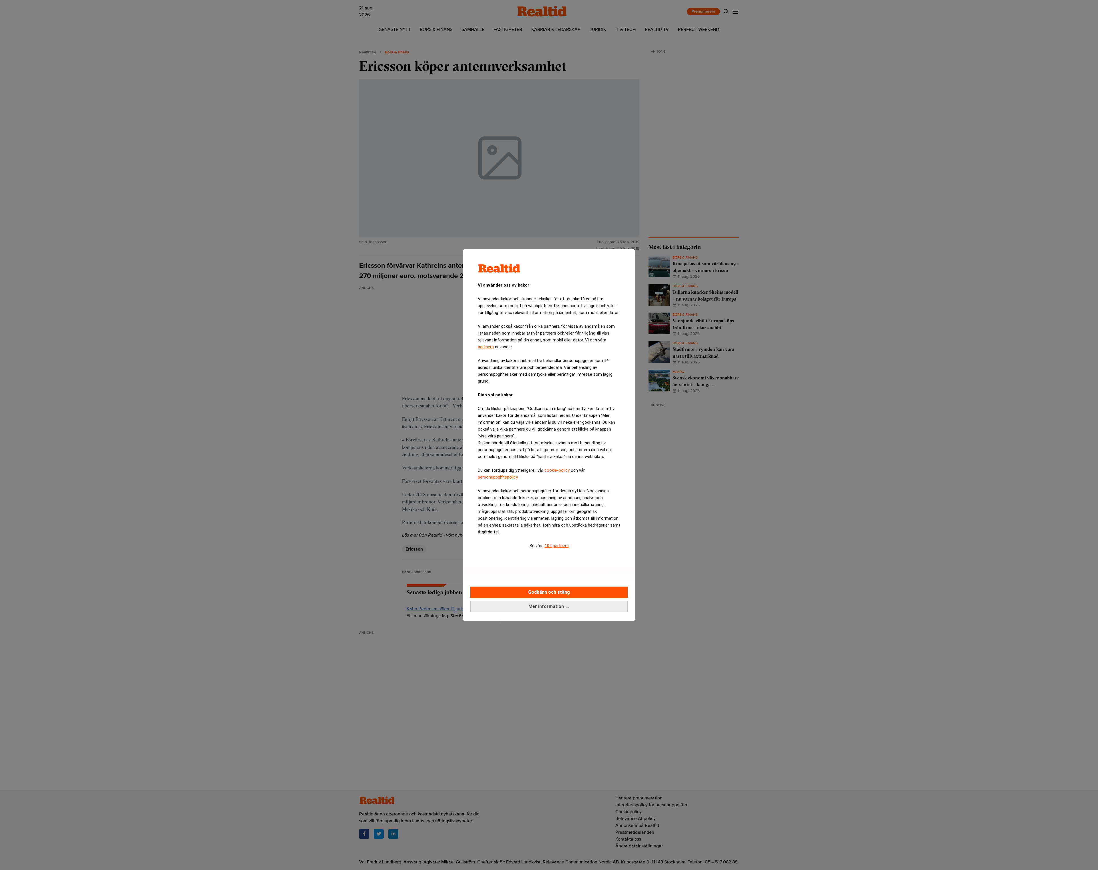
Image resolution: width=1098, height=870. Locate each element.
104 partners (557, 545)
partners (486, 346)
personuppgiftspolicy (498, 477)
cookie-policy (557, 470)
